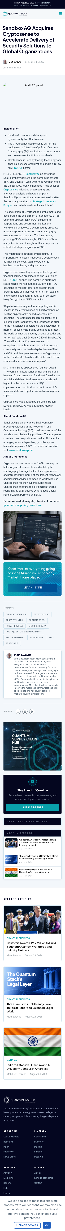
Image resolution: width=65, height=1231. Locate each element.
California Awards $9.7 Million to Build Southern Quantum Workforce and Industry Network (37, 842)
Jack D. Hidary (37, 626)
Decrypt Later (14, 620)
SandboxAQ (32, 173)
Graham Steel (37, 620)
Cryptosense (10, 189)
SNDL (52, 637)
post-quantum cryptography (24, 632)
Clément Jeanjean (17, 614)
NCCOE (18, 167)
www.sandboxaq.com (21, 450)
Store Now (12, 643)
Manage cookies (27, 1225)
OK (47, 1225)
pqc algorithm (15, 637)
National (12, 1060)
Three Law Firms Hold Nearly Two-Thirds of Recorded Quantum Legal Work (38, 857)
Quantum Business (12, 68)
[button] (18, 711)
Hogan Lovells (14, 626)
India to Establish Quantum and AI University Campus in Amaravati (35, 871)
